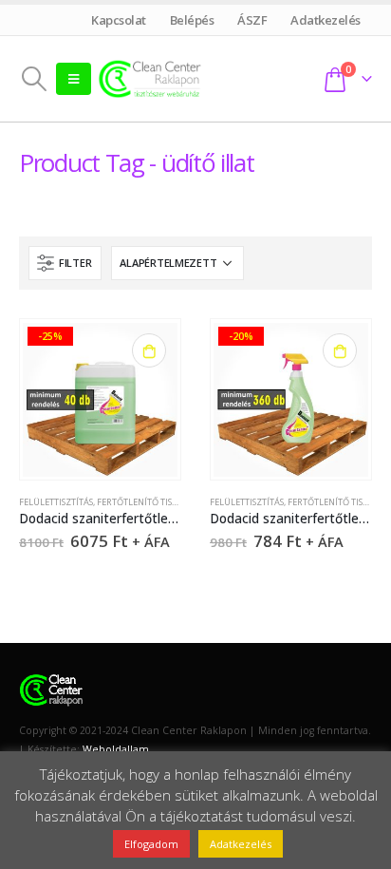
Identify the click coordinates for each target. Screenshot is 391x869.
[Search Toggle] (33, 78)
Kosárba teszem (149, 350)
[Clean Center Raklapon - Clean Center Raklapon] (150, 78)
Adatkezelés (326, 19)
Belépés (191, 19)
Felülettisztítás (56, 502)
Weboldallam (116, 749)
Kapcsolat (119, 19)
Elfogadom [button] (151, 844)
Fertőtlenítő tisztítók (149, 502)
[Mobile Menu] (73, 79)
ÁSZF (252, 19)
